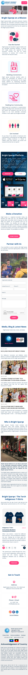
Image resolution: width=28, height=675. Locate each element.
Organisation (7, 280)
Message (4, 298)
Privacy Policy (6, 635)
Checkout (23, 635)
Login (20, 174)
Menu (23, 2)
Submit (14, 317)
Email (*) (3, 292)
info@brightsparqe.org (14, 604)
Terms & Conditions (15, 635)
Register (7, 174)
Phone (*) (16, 286)
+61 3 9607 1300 (14, 602)
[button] (13, 12)
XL (15, 548)
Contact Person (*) (6, 286)
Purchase (14, 563)
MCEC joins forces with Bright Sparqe (13, 351)
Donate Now (14, 236)
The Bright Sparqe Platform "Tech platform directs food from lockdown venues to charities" (13, 380)
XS (3, 548)
